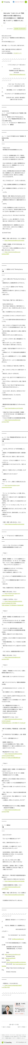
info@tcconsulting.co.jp (18, 939)
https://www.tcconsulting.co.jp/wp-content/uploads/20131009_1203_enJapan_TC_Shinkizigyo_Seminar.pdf (12, 603)
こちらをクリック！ (17, 53)
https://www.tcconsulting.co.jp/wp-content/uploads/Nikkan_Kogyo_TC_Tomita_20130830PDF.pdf (12, 755)
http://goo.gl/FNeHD (10, 958)
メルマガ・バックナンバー (19, 28)
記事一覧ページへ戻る (14, 1024)
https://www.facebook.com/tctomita (13, 408)
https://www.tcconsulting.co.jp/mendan (14, 881)
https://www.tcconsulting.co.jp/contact (14, 240)
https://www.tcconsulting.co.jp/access (16, 962)
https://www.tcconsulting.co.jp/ (17, 74)
